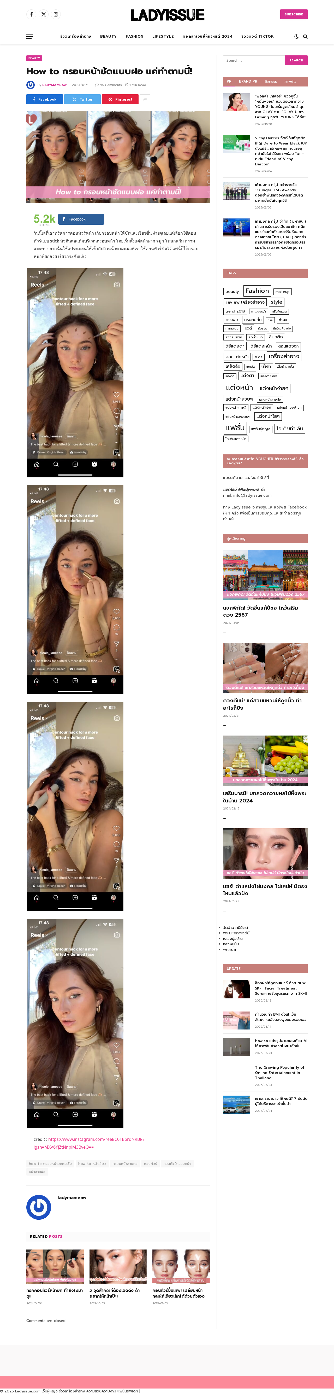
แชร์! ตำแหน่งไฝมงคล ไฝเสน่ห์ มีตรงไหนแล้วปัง (265, 890)
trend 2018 (235, 311)
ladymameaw (54, 85)
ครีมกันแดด (279, 311)
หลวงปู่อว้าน (233, 938)
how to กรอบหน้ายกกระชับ (50, 1163)
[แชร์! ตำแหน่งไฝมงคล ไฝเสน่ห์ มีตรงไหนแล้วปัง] (265, 853)
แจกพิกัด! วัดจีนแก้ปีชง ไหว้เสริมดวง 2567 (260, 611)
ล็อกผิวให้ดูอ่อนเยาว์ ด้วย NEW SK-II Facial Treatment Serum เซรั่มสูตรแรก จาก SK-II (281, 988)
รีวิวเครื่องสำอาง (75, 36)
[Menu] (29, 37)
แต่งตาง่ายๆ (268, 376)
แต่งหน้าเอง (262, 407)
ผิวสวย (262, 328)
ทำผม (283, 320)
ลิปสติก (276, 337)
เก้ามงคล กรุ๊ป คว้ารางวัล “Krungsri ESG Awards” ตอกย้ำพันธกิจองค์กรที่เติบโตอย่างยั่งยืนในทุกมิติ (279, 192)
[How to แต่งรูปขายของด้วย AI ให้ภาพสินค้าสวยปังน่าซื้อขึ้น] (236, 1047)
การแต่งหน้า (258, 311)
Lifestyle (163, 36)
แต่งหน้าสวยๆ (239, 399)
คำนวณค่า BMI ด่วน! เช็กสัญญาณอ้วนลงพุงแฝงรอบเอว (280, 1017)
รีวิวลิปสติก (233, 337)
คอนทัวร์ (150, 1163)
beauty (232, 291)
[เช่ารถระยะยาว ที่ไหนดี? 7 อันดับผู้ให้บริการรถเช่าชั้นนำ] (236, 1105)
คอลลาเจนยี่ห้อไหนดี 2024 (207, 36)
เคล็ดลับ (233, 366)
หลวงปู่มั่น (231, 944)
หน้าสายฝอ (37, 1171)
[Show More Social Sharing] (145, 99)
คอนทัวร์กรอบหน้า (177, 1163)
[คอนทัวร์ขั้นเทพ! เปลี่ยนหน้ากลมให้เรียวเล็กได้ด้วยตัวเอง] (181, 1267)
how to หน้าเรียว (92, 1163)
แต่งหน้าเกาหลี (235, 407)
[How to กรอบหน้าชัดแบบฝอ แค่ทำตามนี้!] (118, 157)
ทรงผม (232, 320)
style (276, 302)
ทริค (270, 320)
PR (229, 81)
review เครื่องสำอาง (245, 302)
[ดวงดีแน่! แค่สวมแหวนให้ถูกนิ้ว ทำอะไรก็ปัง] (265, 668)
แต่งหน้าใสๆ (268, 416)
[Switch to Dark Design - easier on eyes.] (296, 36)
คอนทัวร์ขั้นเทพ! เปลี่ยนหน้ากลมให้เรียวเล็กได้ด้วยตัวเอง (178, 1293)
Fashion (135, 36)
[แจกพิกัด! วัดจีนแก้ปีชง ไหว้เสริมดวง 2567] (265, 575)
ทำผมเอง (231, 328)
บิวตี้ (248, 328)
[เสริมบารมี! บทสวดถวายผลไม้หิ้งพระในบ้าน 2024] (265, 761)
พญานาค (230, 949)
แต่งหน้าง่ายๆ (274, 388)
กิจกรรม (271, 81)
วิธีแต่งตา (235, 346)
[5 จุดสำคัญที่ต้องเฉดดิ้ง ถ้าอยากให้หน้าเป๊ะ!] (118, 1267)
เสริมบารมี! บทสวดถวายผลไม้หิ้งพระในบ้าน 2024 (264, 797)
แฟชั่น (235, 427)
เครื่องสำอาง (284, 356)
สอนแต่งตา (288, 346)
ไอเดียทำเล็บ (290, 429)
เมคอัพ (250, 367)
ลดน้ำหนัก (255, 337)
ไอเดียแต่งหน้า (235, 438)
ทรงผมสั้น (253, 320)
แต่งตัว (229, 376)
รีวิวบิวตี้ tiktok (257, 36)
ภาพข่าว (290, 81)
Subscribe (294, 14)
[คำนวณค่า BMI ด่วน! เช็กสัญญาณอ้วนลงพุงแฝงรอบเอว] (236, 1020)
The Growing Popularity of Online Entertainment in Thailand (279, 1073)
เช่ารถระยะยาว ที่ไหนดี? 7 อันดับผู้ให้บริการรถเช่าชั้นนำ (281, 1101)
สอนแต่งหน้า (237, 357)
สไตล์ (259, 357)
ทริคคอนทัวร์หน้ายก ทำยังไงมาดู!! (54, 1293)
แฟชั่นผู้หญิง (260, 429)
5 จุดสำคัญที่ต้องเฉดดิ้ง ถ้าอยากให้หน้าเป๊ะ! (115, 1293)
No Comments (111, 85)
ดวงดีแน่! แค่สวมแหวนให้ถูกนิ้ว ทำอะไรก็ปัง (262, 704)
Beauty (108, 36)
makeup (283, 291)
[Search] (305, 37)
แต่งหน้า (239, 387)
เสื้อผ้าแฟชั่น (285, 366)
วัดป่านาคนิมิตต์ (235, 927)
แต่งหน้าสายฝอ (270, 399)
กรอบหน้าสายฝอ (125, 1163)
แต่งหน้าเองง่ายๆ (289, 407)
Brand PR (248, 81)
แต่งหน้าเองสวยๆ (237, 416)
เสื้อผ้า (266, 366)
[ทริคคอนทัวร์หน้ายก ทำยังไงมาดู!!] (55, 1267)
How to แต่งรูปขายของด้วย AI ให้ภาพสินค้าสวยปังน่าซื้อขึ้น (281, 1043)
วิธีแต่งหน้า (261, 346)
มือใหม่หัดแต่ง (282, 328)
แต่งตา (247, 375)
